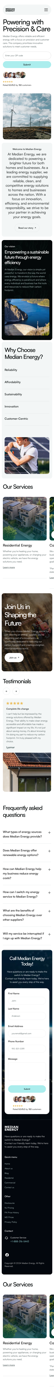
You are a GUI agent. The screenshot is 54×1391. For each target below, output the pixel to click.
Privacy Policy (11, 1222)
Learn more (9, 567)
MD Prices (9, 1217)
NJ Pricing (9, 1207)
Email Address (15, 1026)
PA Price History (12, 1212)
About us (9, 1168)
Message (12, 1058)
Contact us (9, 1187)
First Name (13, 993)
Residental (9, 1178)
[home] (10, 10)
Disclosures (10, 1203)
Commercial (10, 1182)
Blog (7, 1173)
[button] (45, 9)
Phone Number (16, 1041)
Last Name (13, 1008)
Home (7, 1163)
